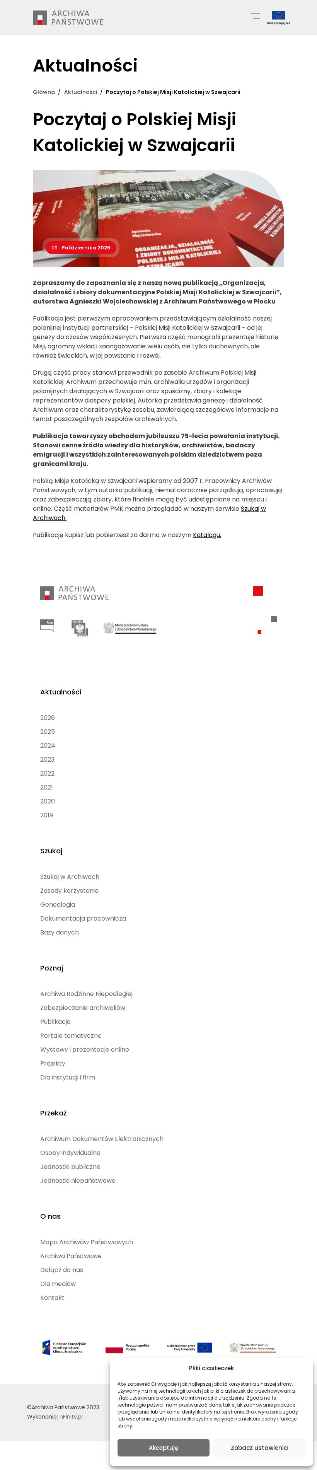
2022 (47, 773)
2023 (47, 759)
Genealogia (57, 904)
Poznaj (51, 968)
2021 (46, 787)
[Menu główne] (255, 15)
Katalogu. (207, 534)
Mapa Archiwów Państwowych (86, 1242)
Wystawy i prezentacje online (84, 1049)
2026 (47, 717)
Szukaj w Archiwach (69, 876)
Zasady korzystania (69, 890)
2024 (47, 745)
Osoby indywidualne (70, 1152)
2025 (47, 731)
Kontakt (52, 1297)
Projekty (52, 1063)
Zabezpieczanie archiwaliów (82, 1007)
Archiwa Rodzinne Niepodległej (86, 993)
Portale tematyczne (71, 1035)
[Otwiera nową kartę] (47, 625)
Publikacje (55, 1021)
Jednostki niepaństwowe (78, 1180)
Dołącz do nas (61, 1269)
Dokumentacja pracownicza (83, 918)
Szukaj (51, 851)
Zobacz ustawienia (259, 1448)
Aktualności (60, 692)
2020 (47, 801)
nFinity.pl (71, 1417)
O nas (50, 1216)
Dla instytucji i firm (67, 1077)
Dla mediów (58, 1283)
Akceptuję (163, 1448)
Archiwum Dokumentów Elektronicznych (102, 1138)
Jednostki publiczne (70, 1166)
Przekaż (53, 1113)
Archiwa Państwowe (71, 1256)
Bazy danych (59, 932)
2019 (46, 815)
